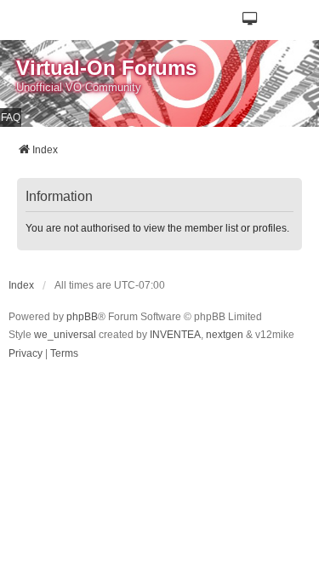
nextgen (224, 335)
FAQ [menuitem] (10, 117)
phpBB (82, 317)
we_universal (65, 335)
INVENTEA (175, 335)
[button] (250, 20)
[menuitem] (26, 354)
